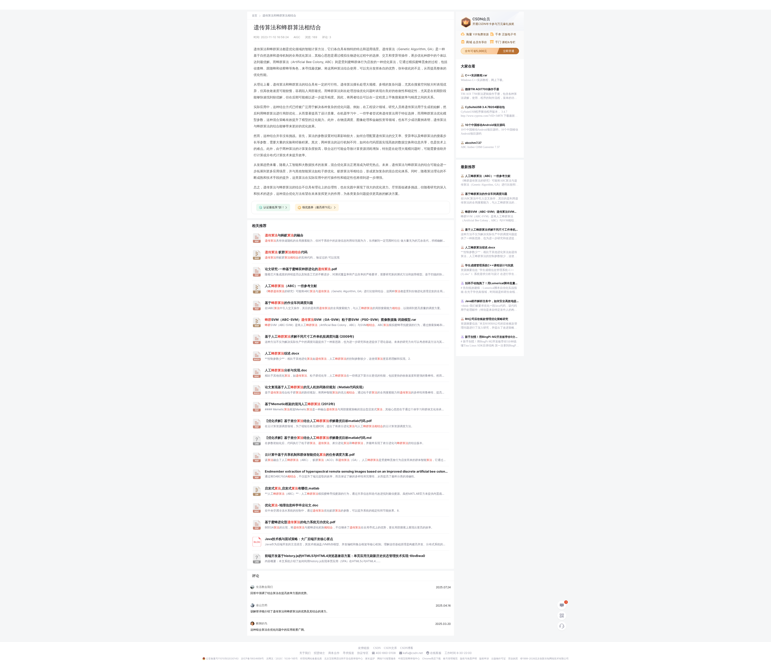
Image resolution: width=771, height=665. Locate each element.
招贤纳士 (319, 653)
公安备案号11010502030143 (222, 658)
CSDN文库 (390, 648)
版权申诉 (484, 658)
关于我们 (305, 653)
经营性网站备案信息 (311, 658)
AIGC (297, 37)
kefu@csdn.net (413, 653)
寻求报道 (348, 653)
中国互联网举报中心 (409, 658)
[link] (254, 15)
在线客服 (435, 653)
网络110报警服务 (386, 658)
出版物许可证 (498, 658)
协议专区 (362, 653)
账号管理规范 (450, 658)
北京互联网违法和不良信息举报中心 (343, 658)
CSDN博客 (406, 648)
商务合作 (334, 653)
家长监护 (370, 658)
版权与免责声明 (468, 658)
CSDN (377, 648)
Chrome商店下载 (431, 658)
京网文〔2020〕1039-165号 (282, 658)
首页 (254, 15)
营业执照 (513, 658)
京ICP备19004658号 (252, 658)
